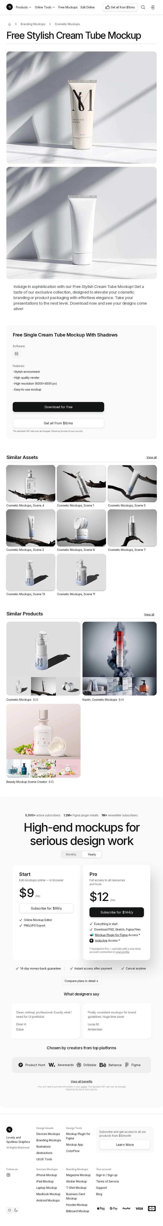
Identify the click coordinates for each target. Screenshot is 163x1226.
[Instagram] (8, 1175)
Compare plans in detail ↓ (82, 981)
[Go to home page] (9, 24)
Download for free (59, 407)
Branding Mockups (33, 24)
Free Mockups (68, 7)
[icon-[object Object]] (143, 7)
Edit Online (88, 7)
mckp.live (101, 940)
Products (22, 7)
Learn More (125, 1145)
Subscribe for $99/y (46, 908)
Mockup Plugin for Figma (111, 935)
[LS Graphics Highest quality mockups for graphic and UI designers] (9, 7)
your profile (122, 951)
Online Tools (43, 7)
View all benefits (81, 1081)
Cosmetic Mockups (67, 24)
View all (152, 457)
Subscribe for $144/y (116, 912)
